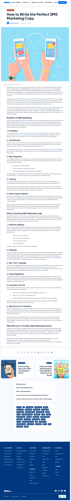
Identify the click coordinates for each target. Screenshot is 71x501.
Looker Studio (45, 453)
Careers (57, 472)
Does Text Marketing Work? (24, 387)
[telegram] (51, 352)
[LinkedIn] (62, 491)
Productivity (19, 419)
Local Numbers (7, 456)
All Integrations (45, 475)
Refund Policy (6, 496)
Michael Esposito (15, 23)
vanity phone (19, 426)
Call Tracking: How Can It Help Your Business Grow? (24, 369)
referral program (35, 419)
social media (38, 424)
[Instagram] (58, 491)
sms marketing (30, 424)
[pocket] (38, 352)
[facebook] (21, 352)
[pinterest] (25, 352)
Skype (31, 480)
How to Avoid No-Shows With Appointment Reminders (32, 395)
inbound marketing (21, 416)
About (56, 469)
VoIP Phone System (34, 483)
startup (44, 424)
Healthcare (32, 459)
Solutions (40, 2)
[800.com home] (8, 2)
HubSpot (44, 473)
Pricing (33, 2)
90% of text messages (35, 133)
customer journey (40, 412)
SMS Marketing (10, 10)
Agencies (32, 464)
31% (13, 198)
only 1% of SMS (52, 257)
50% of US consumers (52, 149)
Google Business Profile (27, 414)
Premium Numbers (8, 459)
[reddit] (35, 352)
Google (18, 414)
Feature (47, 412)
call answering (37, 409)
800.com (16, 342)
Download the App (59, 453)
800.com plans (47, 107)
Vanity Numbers (7, 453)
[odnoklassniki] (45, 352)
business (45, 407)
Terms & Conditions (15, 496)
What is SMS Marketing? (23, 391)
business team (28, 409)
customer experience (30, 412)
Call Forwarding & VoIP (21, 451)
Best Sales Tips (38, 407)
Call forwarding (45, 409)
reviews (18, 421)
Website (26, 426)
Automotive (32, 456)
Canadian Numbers (8, 462)
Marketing (29, 416)
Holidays (48, 414)
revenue (43, 419)
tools (50, 424)
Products (26, 2)
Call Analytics (20, 467)
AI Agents (19, 456)
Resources (48, 2)
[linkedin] (28, 352)
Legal (31, 462)
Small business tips (21, 424)
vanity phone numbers (28, 99)
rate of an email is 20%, (21, 133)
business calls (20, 409)
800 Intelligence (20, 459)
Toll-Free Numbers (8, 451)
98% (47, 102)
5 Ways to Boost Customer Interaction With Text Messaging (34, 399)
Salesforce (44, 470)
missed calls (36, 416)
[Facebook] (55, 491)
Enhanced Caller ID (21, 462)
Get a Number (16, 2)
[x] (18, 352)
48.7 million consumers (24, 122)
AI (23, 407)
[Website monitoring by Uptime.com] (62, 496)
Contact (57, 474)
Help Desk (57, 462)
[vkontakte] (41, 352)
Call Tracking (19, 453)
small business (43, 421)
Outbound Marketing (45, 416)
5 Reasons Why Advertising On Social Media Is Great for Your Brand (46, 370)
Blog (56, 456)
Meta (43, 456)
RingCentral (32, 472)
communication (20, 412)
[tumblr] (31, 352)
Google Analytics (46, 451)
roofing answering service (28, 421)
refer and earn (27, 419)
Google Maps (37, 414)
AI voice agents (29, 407)
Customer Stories (59, 459)
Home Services (33, 451)
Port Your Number (8, 464)
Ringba (31, 474)
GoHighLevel (45, 467)
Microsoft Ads (45, 459)
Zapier (43, 462)
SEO (36, 421)
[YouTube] (65, 491)
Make (43, 464)
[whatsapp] (48, 352)
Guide (43, 414)
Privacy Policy (23, 496)
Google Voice (32, 477)
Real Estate (32, 453)
